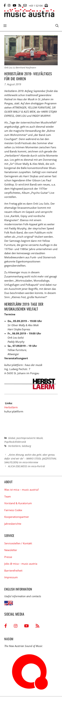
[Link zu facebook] (5, 5)
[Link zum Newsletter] (46, 5)
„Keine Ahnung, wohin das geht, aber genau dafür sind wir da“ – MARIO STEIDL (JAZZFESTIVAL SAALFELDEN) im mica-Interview (30, 458)
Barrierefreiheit (13, 570)
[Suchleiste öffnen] (57, 25)
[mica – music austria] (29, 12)
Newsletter (10, 550)
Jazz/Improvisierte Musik (29, 438)
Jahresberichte (12, 523)
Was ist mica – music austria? (21, 489)
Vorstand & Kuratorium (18, 503)
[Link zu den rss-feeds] (19, 5)
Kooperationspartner (16, 517)
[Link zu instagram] (9, 5)
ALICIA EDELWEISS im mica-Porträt (26, 466)
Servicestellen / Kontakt (18, 543)
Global (11, 438)
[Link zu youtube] (14, 5)
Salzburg (26, 446)
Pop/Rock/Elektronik (15, 441)
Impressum (11, 577)
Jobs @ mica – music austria (20, 563)
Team (7, 496)
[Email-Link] (25, 5)
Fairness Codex (13, 510)
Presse (8, 557)
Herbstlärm (11, 407)
